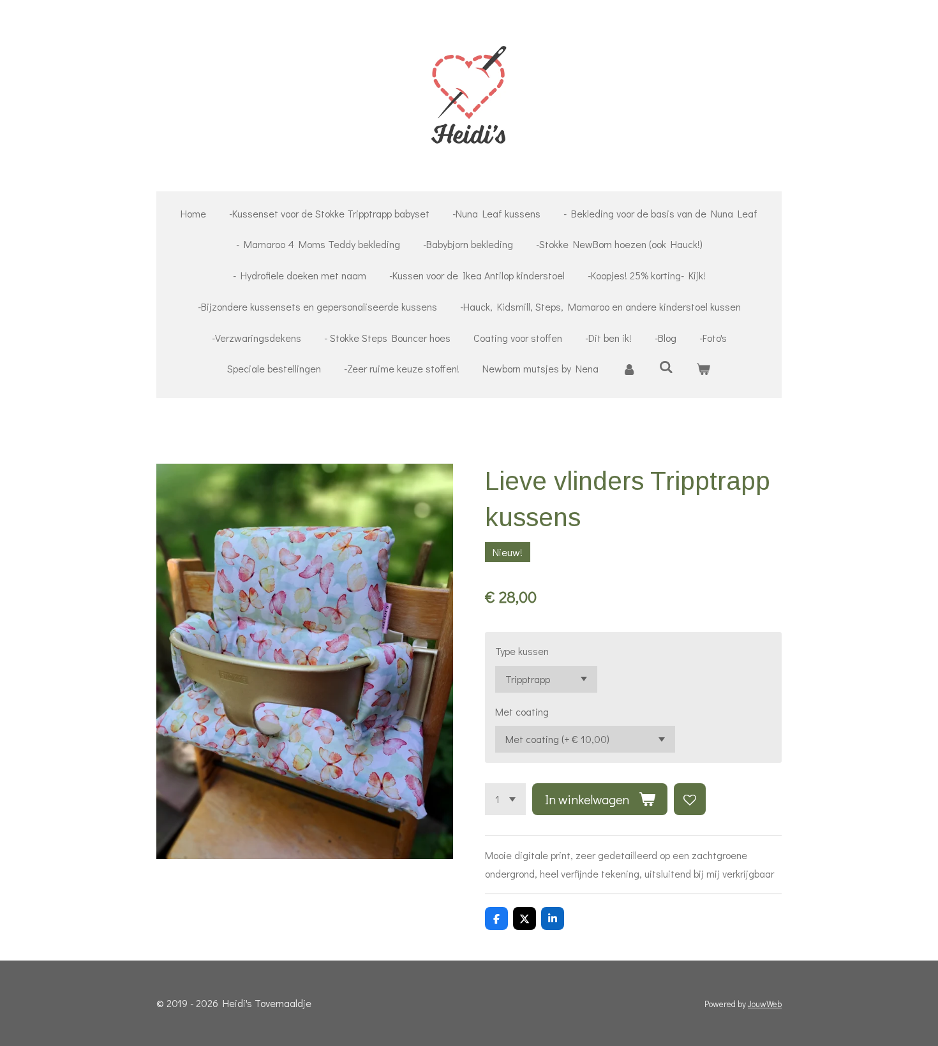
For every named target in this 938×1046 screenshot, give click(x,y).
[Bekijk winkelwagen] (703, 369)
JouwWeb (765, 1004)
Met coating (522, 711)
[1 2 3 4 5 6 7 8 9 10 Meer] (505, 799)
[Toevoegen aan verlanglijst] (690, 799)
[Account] (628, 369)
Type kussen (522, 651)
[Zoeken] (666, 366)
